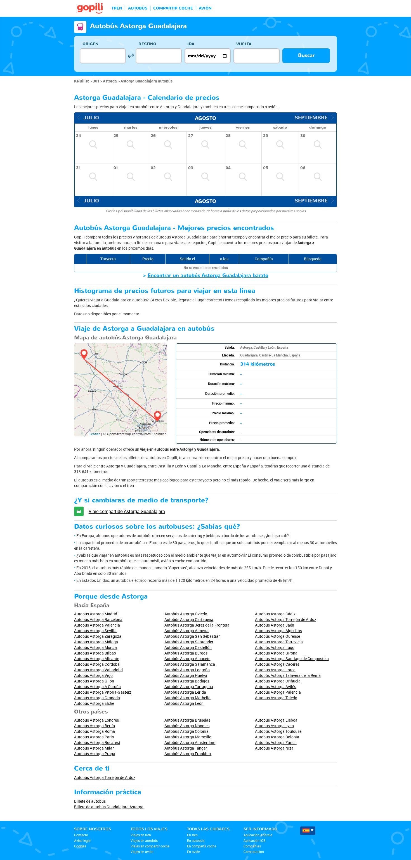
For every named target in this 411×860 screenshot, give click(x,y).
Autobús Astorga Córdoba (97, 664)
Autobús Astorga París (94, 736)
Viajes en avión (142, 851)
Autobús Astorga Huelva (185, 675)
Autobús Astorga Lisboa (276, 720)
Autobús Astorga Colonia (186, 731)
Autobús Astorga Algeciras (278, 630)
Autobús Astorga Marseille (187, 736)
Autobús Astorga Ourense (277, 636)
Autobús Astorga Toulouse (278, 731)
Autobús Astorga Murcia (95, 647)
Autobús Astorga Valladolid (98, 669)
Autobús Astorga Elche (94, 703)
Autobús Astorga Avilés (275, 686)
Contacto (81, 835)
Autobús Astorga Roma (94, 731)
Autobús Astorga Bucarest (97, 742)
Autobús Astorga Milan (94, 748)
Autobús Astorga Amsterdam (189, 742)
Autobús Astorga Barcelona (98, 619)
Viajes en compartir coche (150, 846)
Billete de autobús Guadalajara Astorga (108, 806)
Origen (90, 44)
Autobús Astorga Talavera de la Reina (288, 675)
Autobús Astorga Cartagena (188, 619)
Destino (147, 44)
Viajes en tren (141, 835)
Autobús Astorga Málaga (96, 641)
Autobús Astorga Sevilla (95, 630)
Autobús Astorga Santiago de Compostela (292, 658)
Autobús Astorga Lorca (275, 669)
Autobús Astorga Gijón (94, 681)
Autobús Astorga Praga (94, 753)
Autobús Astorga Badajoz (186, 681)
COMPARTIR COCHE (173, 8)
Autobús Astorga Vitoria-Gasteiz (102, 692)
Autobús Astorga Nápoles (186, 725)
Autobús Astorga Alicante (96, 658)
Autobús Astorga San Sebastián (192, 636)
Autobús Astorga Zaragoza (97, 636)
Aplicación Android (258, 835)
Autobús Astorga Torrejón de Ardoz (285, 619)
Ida (190, 44)
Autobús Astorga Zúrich (276, 742)
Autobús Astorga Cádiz (275, 613)
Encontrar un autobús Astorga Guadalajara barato (208, 275)
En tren (192, 835)
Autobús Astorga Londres (96, 720)
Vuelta (243, 44)
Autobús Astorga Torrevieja (279, 641)
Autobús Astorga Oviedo (185, 613)
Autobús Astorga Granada (97, 697)
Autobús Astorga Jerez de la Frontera (197, 625)
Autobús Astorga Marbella (187, 697)
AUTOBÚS (137, 8)
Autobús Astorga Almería (186, 630)
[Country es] (307, 830)
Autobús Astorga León (184, 703)
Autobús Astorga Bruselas (187, 720)
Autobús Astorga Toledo (276, 697)
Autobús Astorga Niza (274, 748)
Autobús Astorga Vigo (93, 675)
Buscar (306, 55)
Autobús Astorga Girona (276, 653)
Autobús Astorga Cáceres (277, 664)
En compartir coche (201, 846)
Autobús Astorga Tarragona (188, 686)
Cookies (80, 846)
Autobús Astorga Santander (188, 641)
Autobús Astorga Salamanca (189, 664)
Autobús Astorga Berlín (94, 725)
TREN (117, 8)
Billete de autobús (90, 801)
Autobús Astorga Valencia (97, 625)
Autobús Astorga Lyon (274, 725)
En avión (193, 851)
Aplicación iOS (254, 840)
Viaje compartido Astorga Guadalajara (127, 511)
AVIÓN (205, 8)
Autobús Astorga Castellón (188, 647)
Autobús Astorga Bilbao (95, 653)
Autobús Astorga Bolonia (277, 736)
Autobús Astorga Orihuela (278, 681)
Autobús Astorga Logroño (187, 669)
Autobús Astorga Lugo (274, 647)
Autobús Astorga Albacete (187, 658)
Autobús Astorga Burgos (185, 653)
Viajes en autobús (144, 840)
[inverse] (131, 56)
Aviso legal (82, 840)
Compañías (252, 846)
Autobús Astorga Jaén (274, 625)
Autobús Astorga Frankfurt (187, 753)
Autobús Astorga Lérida (185, 692)
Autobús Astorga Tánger (185, 748)
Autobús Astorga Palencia (278, 692)
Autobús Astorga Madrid (95, 613)
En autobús (195, 840)
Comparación (254, 851)
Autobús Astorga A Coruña (97, 686)
